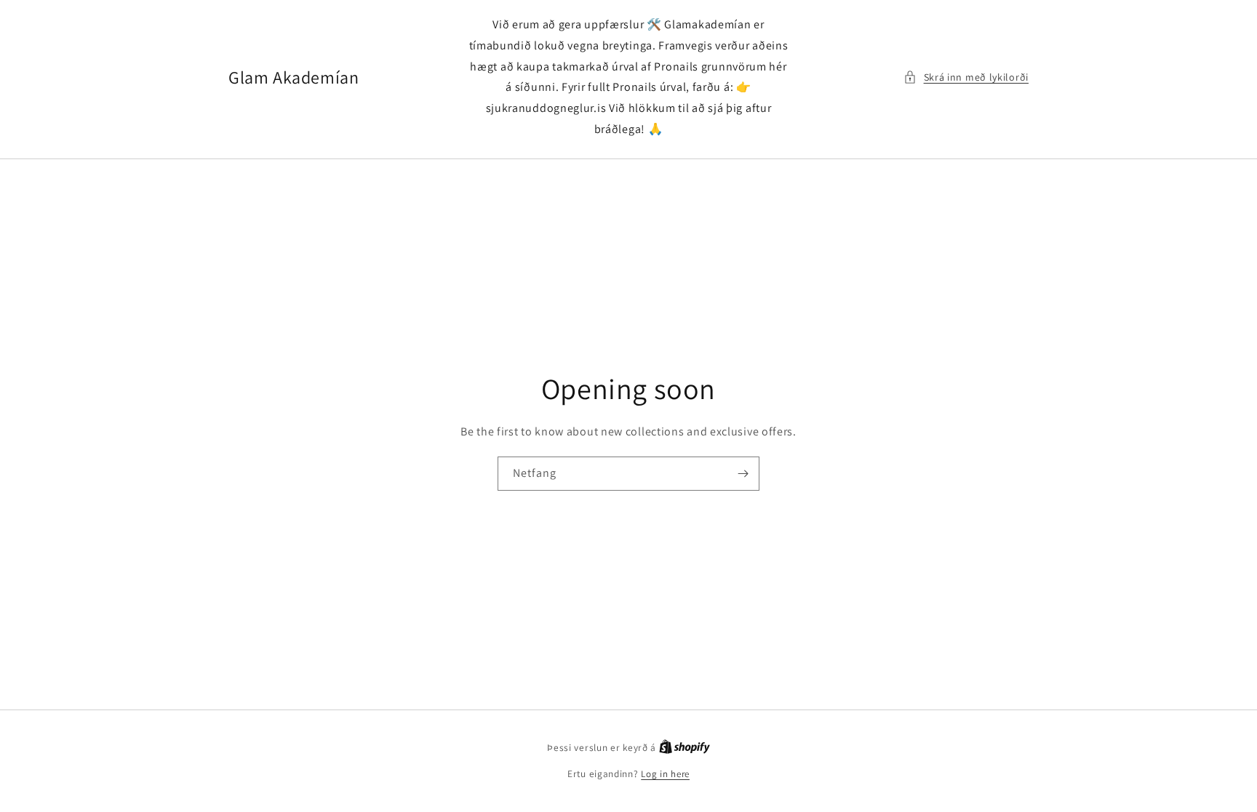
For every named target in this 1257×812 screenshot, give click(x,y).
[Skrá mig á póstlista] (743, 474)
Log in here (665, 774)
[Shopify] (684, 747)
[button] (966, 77)
